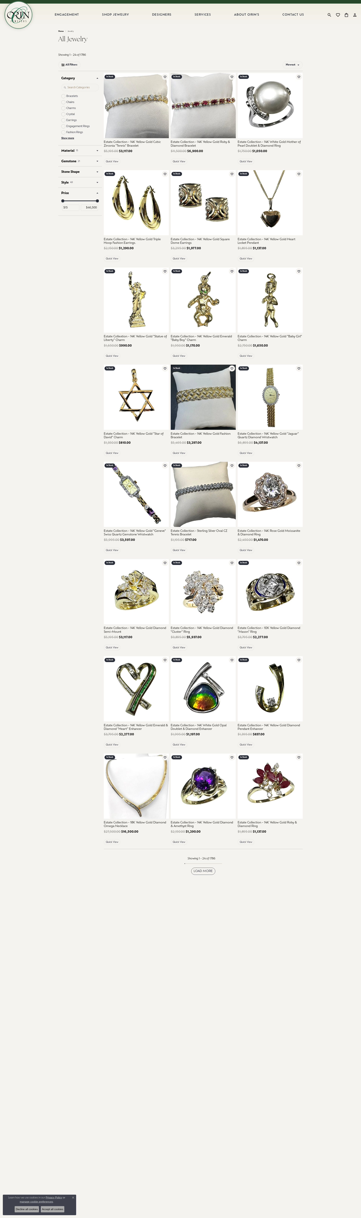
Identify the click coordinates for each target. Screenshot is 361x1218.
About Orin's (246, 14)
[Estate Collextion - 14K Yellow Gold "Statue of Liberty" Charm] (136, 300)
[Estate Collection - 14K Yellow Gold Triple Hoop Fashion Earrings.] (136, 202)
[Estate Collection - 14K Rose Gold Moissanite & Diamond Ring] (270, 494)
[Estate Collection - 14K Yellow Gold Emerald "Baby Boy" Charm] (203, 300)
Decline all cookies (27, 1209)
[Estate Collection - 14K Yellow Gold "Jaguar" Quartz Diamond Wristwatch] (270, 397)
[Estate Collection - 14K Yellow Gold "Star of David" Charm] (136, 397)
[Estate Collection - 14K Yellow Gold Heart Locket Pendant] (270, 202)
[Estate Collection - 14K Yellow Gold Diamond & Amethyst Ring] (203, 786)
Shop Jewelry (115, 14)
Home (61, 31)
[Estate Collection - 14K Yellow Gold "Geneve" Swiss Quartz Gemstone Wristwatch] (136, 494)
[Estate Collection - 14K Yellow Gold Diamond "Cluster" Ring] (203, 591)
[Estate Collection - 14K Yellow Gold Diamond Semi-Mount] (136, 591)
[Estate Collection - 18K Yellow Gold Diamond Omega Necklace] (136, 786)
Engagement (67, 14)
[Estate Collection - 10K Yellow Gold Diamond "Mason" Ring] (270, 591)
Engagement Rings (78, 126)
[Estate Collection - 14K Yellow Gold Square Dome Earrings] (203, 202)
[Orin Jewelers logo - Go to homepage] (18, 15)
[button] (329, 15)
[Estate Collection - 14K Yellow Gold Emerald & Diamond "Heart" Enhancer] (136, 688)
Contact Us (293, 14)
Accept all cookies (52, 1209)
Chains (70, 102)
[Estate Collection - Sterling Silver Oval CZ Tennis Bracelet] (203, 494)
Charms (71, 108)
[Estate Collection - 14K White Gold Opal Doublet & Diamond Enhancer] (203, 688)
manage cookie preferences (36, 1201)
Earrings (71, 120)
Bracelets (72, 96)
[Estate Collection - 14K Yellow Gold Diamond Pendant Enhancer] (270, 688)
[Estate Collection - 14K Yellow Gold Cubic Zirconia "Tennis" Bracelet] (136, 105)
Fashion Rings (74, 132)
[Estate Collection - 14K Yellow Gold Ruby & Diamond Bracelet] (203, 105)
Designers (162, 14)
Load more (203, 871)
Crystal (70, 114)
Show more (67, 138)
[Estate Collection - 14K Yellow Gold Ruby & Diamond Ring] (270, 786)
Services (203, 14)
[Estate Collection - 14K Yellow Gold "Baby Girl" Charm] (270, 300)
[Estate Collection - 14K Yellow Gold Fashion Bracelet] (203, 397)
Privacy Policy (54, 1197)
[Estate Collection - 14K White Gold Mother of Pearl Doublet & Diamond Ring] (270, 105)
